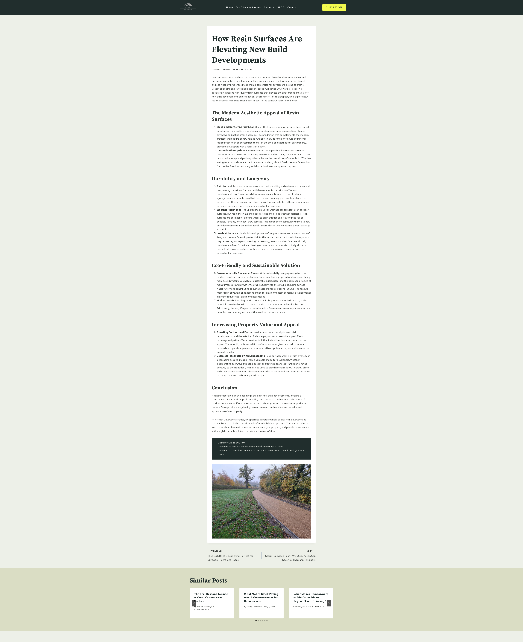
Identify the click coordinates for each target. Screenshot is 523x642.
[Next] (329, 603)
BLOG (281, 7)
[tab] (256, 620)
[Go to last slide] (194, 603)
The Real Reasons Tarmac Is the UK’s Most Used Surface (211, 597)
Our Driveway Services (248, 7)
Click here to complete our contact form (240, 450)
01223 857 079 (334, 7)
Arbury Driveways (222, 69)
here (226, 446)
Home (229, 7)
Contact (292, 7)
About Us (269, 7)
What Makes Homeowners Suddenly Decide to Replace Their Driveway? (310, 597)
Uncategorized (220, 31)
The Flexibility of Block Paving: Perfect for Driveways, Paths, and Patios (230, 556)
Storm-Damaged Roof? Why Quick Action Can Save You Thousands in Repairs (290, 556)
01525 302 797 (237, 442)
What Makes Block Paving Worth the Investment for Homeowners (261, 597)
